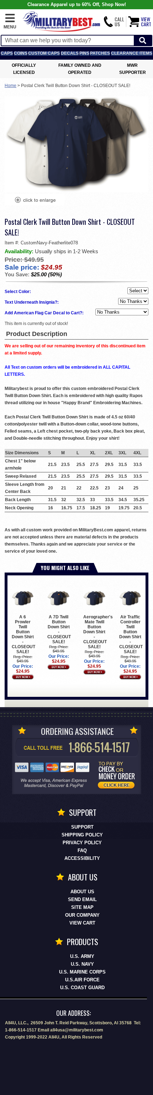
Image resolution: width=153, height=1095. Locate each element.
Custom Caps (44, 53)
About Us (82, 891)
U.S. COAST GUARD (82, 987)
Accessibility (82, 858)
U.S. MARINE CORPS (82, 972)
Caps (7, 53)
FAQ (82, 850)
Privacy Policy (82, 842)
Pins (84, 53)
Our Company (82, 915)
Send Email (82, 899)
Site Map (82, 907)
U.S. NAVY (82, 964)
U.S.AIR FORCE (82, 979)
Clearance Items (131, 53)
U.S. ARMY (82, 956)
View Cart (82, 923)
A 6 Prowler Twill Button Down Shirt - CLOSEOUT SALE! (23, 634)
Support (82, 827)
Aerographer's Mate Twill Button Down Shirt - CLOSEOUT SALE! (98, 631)
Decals (70, 53)
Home (10, 85)
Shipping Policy (82, 834)
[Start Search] (143, 41)
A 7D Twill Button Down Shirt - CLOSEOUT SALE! (59, 629)
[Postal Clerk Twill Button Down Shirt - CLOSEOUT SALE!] (35, 200)
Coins (20, 53)
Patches (100, 53)
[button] (10, 22)
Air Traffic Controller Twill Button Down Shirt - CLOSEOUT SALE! (131, 634)
